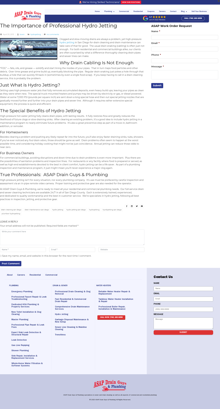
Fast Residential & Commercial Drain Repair (70, 300)
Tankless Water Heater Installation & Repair (116, 300)
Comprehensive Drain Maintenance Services (72, 308)
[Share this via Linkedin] (131, 206)
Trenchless (60, 335)
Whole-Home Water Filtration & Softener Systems (27, 364)
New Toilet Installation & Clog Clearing (26, 313)
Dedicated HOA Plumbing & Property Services (25, 305)
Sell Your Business (199, 12)
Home (97, 12)
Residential (138, 12)
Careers (162, 12)
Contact (173, 12)
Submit (157, 85)
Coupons (150, 12)
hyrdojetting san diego (112, 210)
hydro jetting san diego (76, 210)
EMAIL (157, 294)
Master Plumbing (19, 320)
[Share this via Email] (142, 206)
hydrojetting (35, 34)
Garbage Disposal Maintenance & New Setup (72, 321)
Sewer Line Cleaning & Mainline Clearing (71, 328)
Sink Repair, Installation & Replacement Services (24, 357)
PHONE (157, 304)
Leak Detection (19, 340)
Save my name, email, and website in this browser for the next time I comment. (46, 255)
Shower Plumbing (20, 351)
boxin (22, 34)
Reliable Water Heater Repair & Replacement (114, 293)
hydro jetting (67, 42)
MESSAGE (158, 314)
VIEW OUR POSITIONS (131, 2)
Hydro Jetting (61, 314)
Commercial (124, 12)
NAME (156, 283)
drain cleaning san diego (11, 210)
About (10, 275)
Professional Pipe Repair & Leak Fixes (27, 326)
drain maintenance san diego (37, 210)
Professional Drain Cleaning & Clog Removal (73, 293)
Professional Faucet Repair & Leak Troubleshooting (29, 298)
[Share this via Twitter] (137, 206)
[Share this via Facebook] (126, 206)
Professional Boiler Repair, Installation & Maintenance (112, 308)
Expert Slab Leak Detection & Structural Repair (26, 333)
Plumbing (108, 12)
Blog (183, 12)
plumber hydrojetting (11, 214)
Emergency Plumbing (22, 292)
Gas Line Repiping (20, 345)
